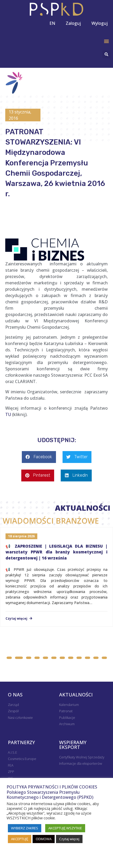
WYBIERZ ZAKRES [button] (24, 828)
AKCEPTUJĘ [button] (19, 838)
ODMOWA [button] (44, 838)
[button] (106, 41)
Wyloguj (99, 23)
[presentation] (51, 647)
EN (52, 23)
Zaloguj (73, 23)
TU (8, 414)
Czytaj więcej (17, 618)
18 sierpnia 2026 (21, 536)
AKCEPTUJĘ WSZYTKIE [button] (65, 828)
